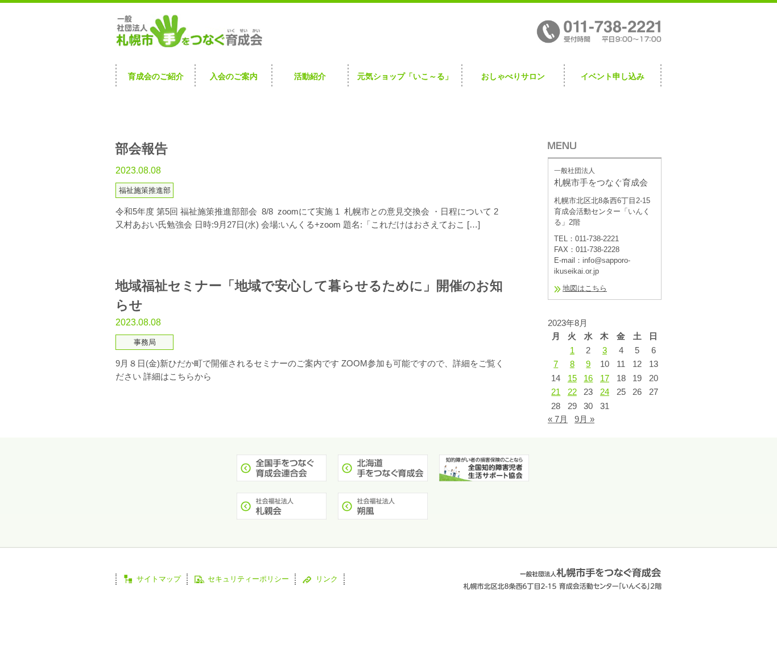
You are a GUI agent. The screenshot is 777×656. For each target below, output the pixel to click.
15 (572, 378)
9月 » (584, 419)
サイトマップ (159, 579)
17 (604, 378)
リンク (327, 579)
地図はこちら (585, 288)
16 (588, 378)
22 (572, 392)
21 (555, 392)
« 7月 (558, 419)
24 (604, 392)
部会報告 (141, 149)
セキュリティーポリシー (248, 579)
